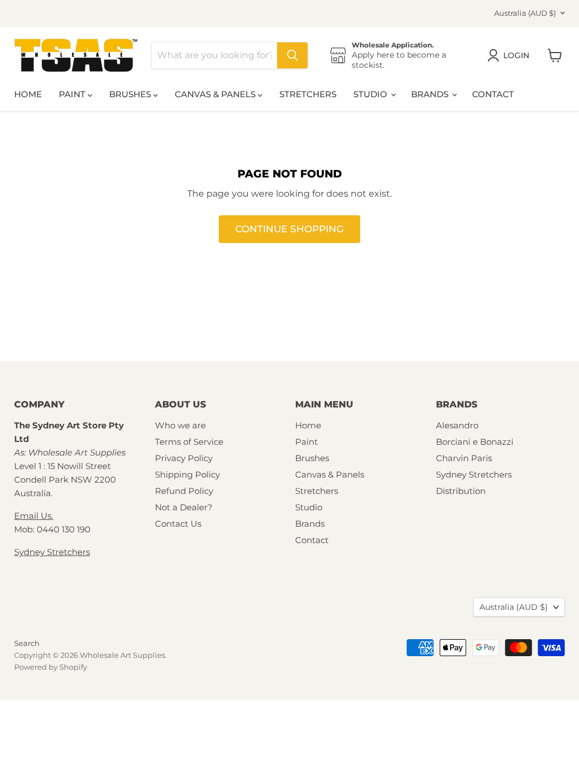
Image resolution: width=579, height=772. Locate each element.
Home (28, 94)
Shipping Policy (187, 474)
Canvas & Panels (216, 94)
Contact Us (178, 523)
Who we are (180, 425)
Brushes (131, 94)
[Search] (292, 55)
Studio (371, 94)
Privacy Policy (184, 458)
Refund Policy (184, 490)
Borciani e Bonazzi (474, 441)
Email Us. (33, 515)
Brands (431, 94)
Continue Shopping (289, 229)
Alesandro (457, 425)
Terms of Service (189, 441)
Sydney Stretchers (52, 552)
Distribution (461, 490)
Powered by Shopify (50, 666)
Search (27, 643)
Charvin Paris (464, 458)
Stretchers (307, 94)
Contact (493, 94)
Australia (525, 13)
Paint (73, 94)
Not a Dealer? (184, 507)
